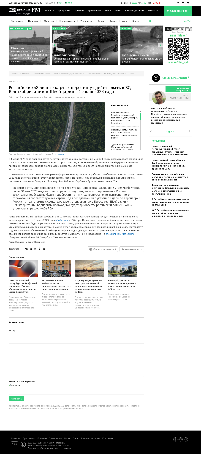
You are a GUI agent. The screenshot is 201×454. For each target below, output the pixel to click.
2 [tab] (169, 132)
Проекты (42, 438)
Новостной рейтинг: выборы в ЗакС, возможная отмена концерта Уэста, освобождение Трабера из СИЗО (169, 164)
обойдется (61, 220)
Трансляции (55, 438)
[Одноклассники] (39, 249)
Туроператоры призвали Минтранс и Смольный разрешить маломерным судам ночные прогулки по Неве (123, 150)
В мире (113, 21)
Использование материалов (41, 445)
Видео (136, 21)
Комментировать (132, 249)
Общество (48, 21)
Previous (151, 131)
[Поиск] (150, 21)
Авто (124, 21)
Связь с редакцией (104, 249)
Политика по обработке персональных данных (49, 448)
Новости (49, 10)
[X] (35, 249)
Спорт (101, 21)
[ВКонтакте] (26, 249)
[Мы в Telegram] (188, 3)
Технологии (86, 21)
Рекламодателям (134, 10)
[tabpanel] (170, 106)
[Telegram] (31, 249)
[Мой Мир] (44, 249)
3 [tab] (171, 131)
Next (189, 131)
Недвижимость (67, 21)
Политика (33, 21)
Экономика (17, 21)
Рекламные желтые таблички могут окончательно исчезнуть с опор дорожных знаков (124, 133)
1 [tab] (166, 131)
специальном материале (120, 233)
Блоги (108, 10)
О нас (118, 10)
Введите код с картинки (22, 381)
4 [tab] (173, 131)
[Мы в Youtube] (183, 3)
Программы (64, 10)
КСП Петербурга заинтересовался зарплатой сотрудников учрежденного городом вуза (170, 213)
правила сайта (62, 445)
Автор (12, 330)
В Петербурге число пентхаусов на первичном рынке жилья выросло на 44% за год (122, 284)
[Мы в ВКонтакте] (178, 3)
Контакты (153, 10)
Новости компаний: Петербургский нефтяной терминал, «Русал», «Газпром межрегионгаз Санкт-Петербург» (124, 118)
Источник (59, 154)
